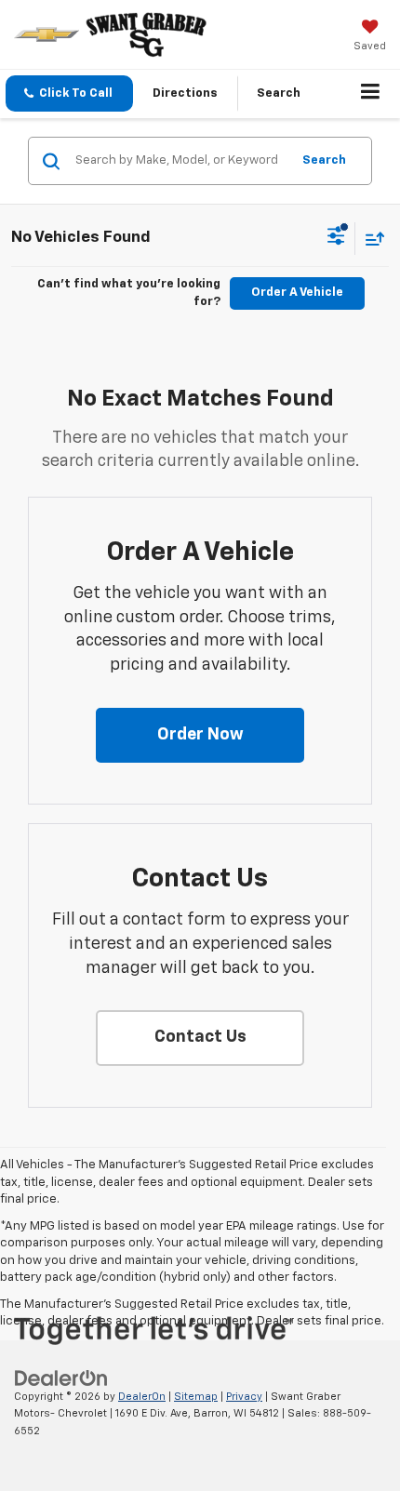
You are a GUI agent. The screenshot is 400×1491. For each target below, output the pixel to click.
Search (324, 160)
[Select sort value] (370, 238)
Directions (185, 93)
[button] (69, 93)
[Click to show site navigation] (370, 94)
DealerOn (142, 1396)
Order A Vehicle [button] (297, 292)
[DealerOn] (61, 1378)
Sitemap (196, 1396)
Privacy (244, 1396)
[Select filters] (336, 238)
